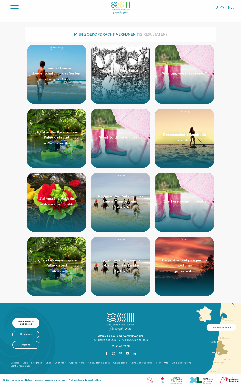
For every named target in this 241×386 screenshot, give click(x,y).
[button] (222, 8)
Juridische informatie (56, 380)
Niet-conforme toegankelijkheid (85, 380)
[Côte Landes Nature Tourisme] (120, 8)
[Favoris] (216, 7)
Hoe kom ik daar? (221, 327)
